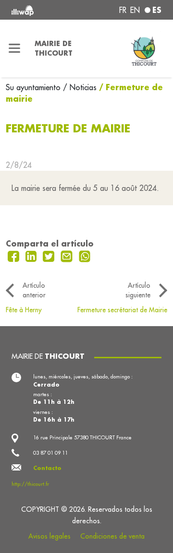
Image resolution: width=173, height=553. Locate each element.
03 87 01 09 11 (50, 452)
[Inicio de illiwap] (39, 10)
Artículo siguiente (137, 290)
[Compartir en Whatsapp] (85, 255)
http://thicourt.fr (30, 484)
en (135, 10)
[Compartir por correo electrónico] (68, 255)
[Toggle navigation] (14, 48)
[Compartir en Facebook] (15, 255)
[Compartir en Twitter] (50, 255)
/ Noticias (80, 87)
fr (122, 10)
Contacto (47, 468)
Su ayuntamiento (34, 87)
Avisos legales (49, 536)
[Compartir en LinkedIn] (32, 255)
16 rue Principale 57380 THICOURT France (82, 437)
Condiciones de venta (112, 536)
